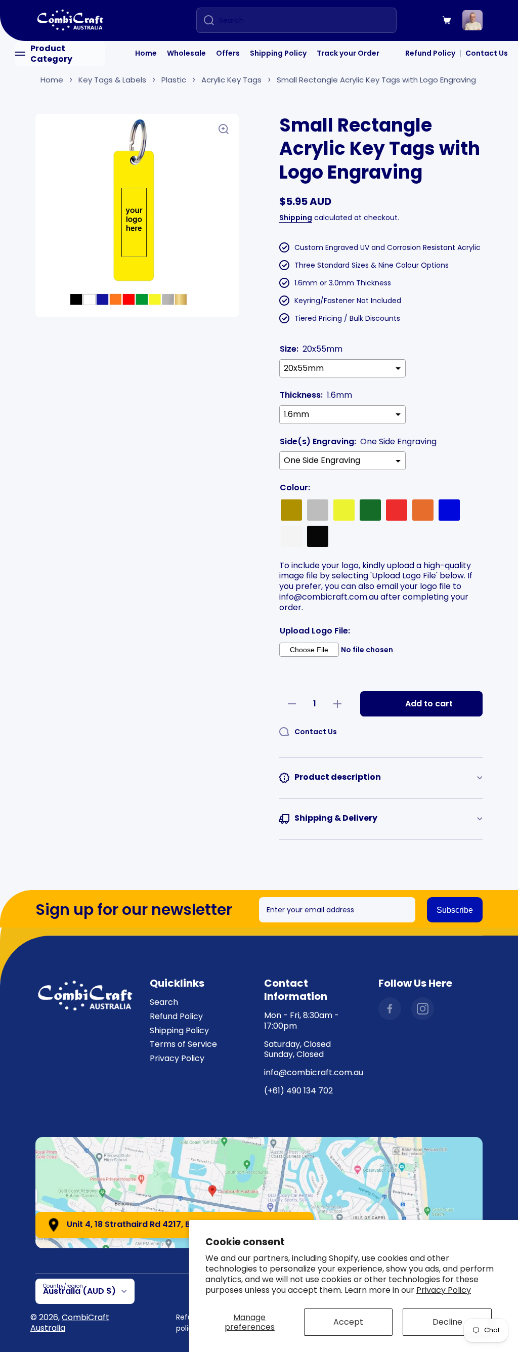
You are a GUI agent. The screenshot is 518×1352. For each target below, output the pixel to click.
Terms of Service (183, 1044)
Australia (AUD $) (79, 1291)
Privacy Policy (443, 1290)
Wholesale (186, 53)
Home (146, 53)
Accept (348, 1322)
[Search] (205, 20)
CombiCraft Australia (69, 1323)
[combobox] (296, 20)
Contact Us (486, 53)
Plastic (173, 79)
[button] (447, 20)
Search (164, 1002)
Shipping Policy (278, 53)
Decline (447, 1322)
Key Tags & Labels (112, 79)
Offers (228, 53)
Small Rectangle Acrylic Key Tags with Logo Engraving (376, 79)
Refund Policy (430, 53)
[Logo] (70, 20)
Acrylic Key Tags (231, 79)
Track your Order (348, 53)
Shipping (295, 217)
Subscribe (455, 910)
